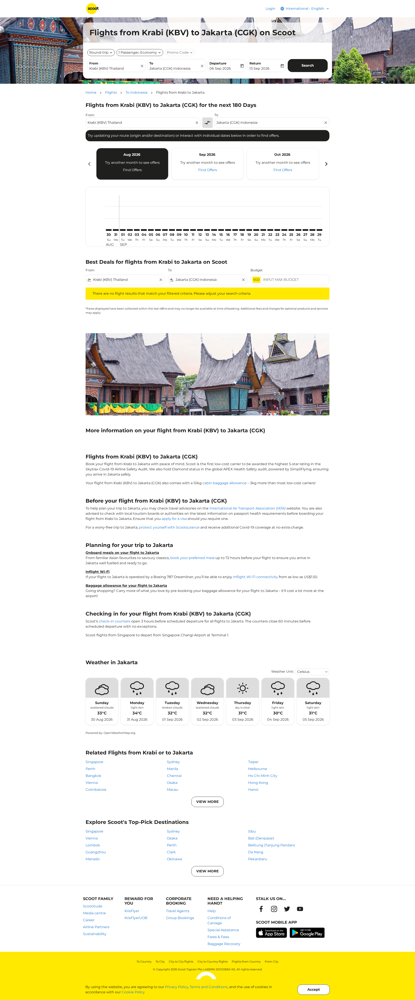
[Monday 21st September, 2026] (263, 230)
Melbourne (257, 769)
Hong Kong (258, 783)
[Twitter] (287, 909)
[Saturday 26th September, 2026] (298, 230)
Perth (90, 769)
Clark (171, 852)
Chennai (174, 776)
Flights (111, 92)
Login (270, 8)
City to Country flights (212, 961)
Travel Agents (177, 911)
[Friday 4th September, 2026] (144, 230)
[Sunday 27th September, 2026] (305, 230)
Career (88, 920)
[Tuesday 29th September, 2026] (319, 230)
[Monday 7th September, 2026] (165, 230)
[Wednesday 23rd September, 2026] (277, 230)
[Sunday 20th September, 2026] (256, 230)
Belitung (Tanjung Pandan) (271, 845)
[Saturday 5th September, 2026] (151, 230)
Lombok (93, 845)
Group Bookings (180, 918)
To (151, 63)
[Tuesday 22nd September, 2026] (270, 230)
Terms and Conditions (209, 987)
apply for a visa (174, 519)
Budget (257, 270)
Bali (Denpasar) (261, 838)
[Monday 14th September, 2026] (214, 230)
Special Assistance (223, 930)
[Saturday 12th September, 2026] (200, 230)
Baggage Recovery (224, 944)
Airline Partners (96, 927)
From (93, 63)
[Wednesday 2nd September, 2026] (129, 230)
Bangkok (93, 776)
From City (271, 961)
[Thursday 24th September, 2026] (284, 230)
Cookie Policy (133, 992)
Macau (172, 790)
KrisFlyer (131, 911)
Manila (172, 769)
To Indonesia (136, 92)
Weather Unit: (282, 671)
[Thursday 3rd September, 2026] (137, 230)
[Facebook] (261, 909)
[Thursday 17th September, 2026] (235, 230)
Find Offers (132, 170)
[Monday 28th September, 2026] (312, 230)
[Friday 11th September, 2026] (193, 230)
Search (308, 65)
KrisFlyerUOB (135, 918)
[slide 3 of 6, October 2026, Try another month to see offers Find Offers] (283, 163)
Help (212, 911)
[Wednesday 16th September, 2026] (228, 230)
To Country (144, 961)
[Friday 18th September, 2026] (242, 230)
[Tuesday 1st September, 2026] (123, 230)
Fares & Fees (218, 937)
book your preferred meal (192, 558)
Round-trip (99, 52)
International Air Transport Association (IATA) (247, 508)
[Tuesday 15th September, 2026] (221, 230)
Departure (217, 63)
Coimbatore (96, 790)
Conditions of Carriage (219, 920)
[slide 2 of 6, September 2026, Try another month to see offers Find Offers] (207, 163)
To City (160, 961)
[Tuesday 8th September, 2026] (172, 230)
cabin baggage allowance (225, 483)
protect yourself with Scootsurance (169, 527)
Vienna (92, 783)
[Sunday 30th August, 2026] (109, 230)
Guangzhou (96, 852)
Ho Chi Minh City (262, 776)
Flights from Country (246, 961)
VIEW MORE (207, 802)
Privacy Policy (176, 987)
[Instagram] (274, 909)
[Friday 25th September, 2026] (291, 230)
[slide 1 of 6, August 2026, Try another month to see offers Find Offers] (132, 163)
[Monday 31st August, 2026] (115, 230)
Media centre (94, 913)
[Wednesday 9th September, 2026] (179, 230)
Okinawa (174, 859)
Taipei (253, 762)
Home (91, 92)
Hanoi (253, 790)
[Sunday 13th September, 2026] (207, 230)
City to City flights (181, 961)
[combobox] (114, 68)
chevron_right (325, 164)
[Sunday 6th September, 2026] (158, 230)
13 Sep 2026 (259, 68)
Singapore (94, 762)
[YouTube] (300, 909)
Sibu (252, 831)
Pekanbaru (257, 859)
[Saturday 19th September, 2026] (249, 230)
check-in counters (114, 621)
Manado (93, 859)
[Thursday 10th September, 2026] (186, 230)
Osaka (172, 783)
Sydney (173, 762)
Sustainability (94, 934)
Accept (313, 989)
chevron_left (89, 164)
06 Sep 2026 (220, 68)
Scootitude (92, 906)
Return (255, 63)
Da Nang (255, 852)
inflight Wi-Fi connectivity (255, 577)
